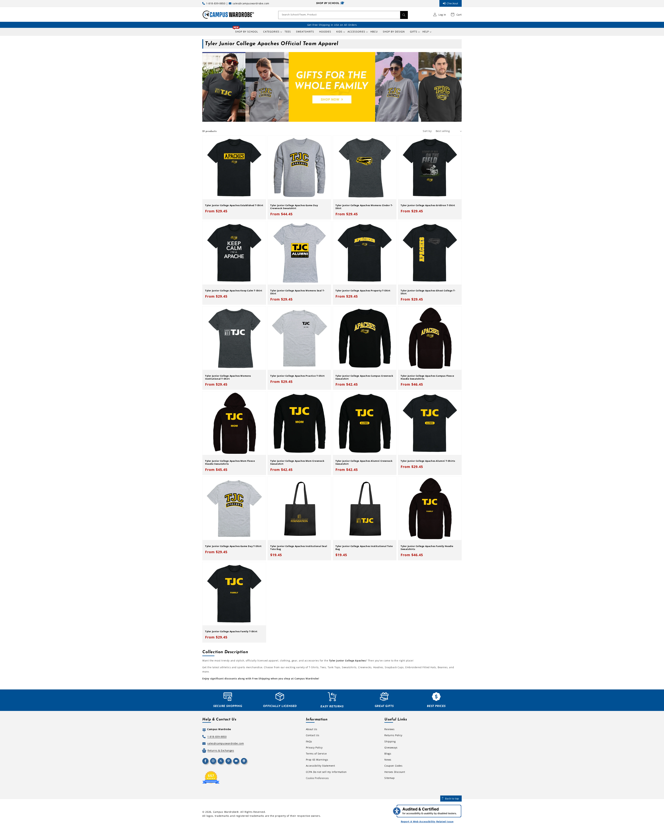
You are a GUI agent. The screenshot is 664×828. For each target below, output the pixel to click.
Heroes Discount (394, 772)
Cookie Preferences (317, 778)
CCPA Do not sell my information (326, 772)
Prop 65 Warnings (317, 759)
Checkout (452, 3)
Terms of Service (316, 753)
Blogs (387, 753)
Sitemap (389, 778)
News (387, 759)
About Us (311, 729)
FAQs (309, 741)
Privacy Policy (314, 747)
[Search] (404, 15)
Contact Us (312, 735)
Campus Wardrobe (225, 811)
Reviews (389, 729)
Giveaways (390, 747)
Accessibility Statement (320, 765)
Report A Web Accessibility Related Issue (427, 821)
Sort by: (427, 131)
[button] (271, 31)
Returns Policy (393, 735)
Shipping (390, 741)
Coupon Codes (393, 765)
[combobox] (343, 15)
